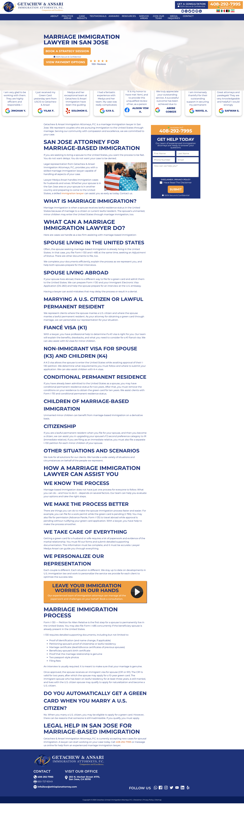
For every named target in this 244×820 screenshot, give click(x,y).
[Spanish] (223, 11)
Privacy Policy (182, 179)
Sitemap (158, 800)
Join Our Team (158, 17)
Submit (176, 189)
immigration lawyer (72, 193)
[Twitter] (189, 11)
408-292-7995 (225, 4)
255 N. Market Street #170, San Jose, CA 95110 (84, 778)
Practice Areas (67, 17)
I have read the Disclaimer (177, 182)
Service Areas (144, 17)
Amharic (114, 16)
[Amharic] (218, 11)
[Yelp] (200, 11)
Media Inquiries (174, 17)
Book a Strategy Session (67, 51)
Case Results (82, 17)
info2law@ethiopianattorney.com (57, 787)
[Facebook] (182, 11)
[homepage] (32, 6)
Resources (129, 16)
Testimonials (98, 16)
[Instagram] (186, 11)
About (54, 16)
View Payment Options (65, 62)
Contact (188, 16)
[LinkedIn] (196, 11)
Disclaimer (167, 179)
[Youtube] (193, 11)
